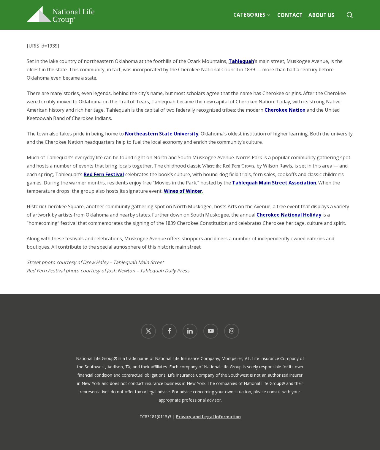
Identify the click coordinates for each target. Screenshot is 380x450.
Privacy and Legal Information (208, 416)
